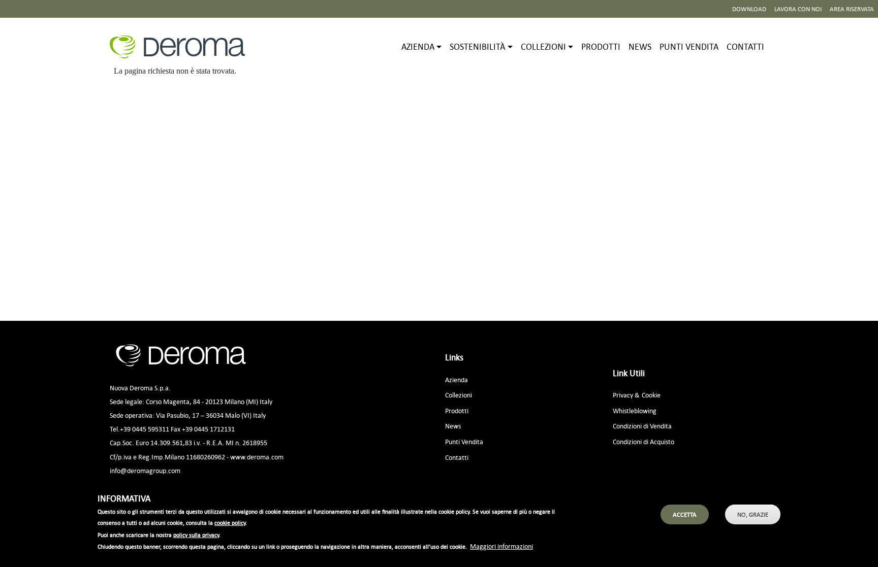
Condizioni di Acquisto (643, 441)
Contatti (745, 46)
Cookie (651, 394)
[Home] (181, 47)
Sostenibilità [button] (477, 46)
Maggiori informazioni (501, 546)
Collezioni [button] (543, 46)
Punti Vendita (464, 441)
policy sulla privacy (196, 535)
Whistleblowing (634, 410)
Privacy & (626, 394)
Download (749, 9)
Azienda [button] (417, 46)
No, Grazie (752, 514)
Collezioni (458, 394)
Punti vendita (689, 46)
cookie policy (229, 523)
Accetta (685, 514)
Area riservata (852, 9)
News (640, 46)
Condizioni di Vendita (642, 425)
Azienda (456, 379)
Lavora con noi (798, 9)
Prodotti (600, 46)
